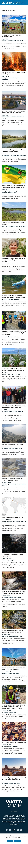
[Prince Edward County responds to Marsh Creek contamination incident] (14, 139)
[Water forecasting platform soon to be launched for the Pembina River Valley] (14, 619)
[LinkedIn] (14, 830)
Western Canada (19, 40)
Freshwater (4, 40)
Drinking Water (5, 78)
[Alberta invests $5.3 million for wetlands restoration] (14, 211)
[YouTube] (18, 830)
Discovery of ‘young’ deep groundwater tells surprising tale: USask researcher (14, 778)
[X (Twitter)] (10, 830)
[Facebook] (7, 830)
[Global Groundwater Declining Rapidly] (14, 506)
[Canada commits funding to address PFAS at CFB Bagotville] (14, 543)
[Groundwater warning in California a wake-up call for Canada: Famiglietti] (14, 657)
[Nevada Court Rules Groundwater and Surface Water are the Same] (14, 467)
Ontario (4, 118)
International (19, 484)
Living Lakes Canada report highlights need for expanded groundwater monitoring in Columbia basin (14, 333)
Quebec (14, 560)
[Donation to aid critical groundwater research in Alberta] (14, 24)
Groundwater (11, 40)
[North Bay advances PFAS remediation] (14, 433)
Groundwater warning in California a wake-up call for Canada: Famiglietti (14, 668)
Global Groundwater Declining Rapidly (12, 517)
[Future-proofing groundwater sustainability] (14, 731)
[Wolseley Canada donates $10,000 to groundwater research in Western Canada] (14, 284)
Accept (10, 841)
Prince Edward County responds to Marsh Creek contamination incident (13, 150)
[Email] (21, 830)
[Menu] (23, 2)
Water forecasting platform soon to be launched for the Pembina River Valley (12, 631)
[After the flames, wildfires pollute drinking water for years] (14, 61)
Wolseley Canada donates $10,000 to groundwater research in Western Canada (13, 296)
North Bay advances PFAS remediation (12, 444)
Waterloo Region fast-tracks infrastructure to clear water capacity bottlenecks (13, 111)
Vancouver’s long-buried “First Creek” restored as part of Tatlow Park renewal (13, 369)
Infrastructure (20, 116)
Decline (18, 841)
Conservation (5, 484)
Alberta (13, 226)
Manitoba (16, 636)
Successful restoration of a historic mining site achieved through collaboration (13, 406)
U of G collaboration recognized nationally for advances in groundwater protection (13, 592)
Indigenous (11, 411)
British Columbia (6, 374)
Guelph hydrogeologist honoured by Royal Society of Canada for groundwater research (13, 260)
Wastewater (23, 155)
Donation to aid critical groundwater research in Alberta (12, 36)
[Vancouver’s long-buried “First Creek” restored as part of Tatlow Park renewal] (14, 357)
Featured (4, 746)
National (19, 78)
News (18, 155)
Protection (19, 448)
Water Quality (12, 192)
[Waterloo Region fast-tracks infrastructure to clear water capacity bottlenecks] (14, 100)
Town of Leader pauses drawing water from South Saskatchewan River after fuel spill (14, 186)
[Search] (25, 2)
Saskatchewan (5, 192)
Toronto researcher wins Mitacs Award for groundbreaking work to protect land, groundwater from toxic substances (13, 706)
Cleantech (4, 636)
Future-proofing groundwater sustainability (14, 742)
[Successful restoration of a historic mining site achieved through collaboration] (14, 395)
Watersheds (5, 79)
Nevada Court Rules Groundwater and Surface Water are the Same (12, 479)
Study (21, 337)
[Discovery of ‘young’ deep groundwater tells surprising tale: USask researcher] (14, 767)
